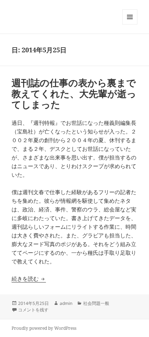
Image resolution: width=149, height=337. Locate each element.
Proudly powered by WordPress (44, 328)
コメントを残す (33, 310)
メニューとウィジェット (129, 24)
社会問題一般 (96, 303)
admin (66, 303)
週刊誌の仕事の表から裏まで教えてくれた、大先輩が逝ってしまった (74, 93)
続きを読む (29, 278)
